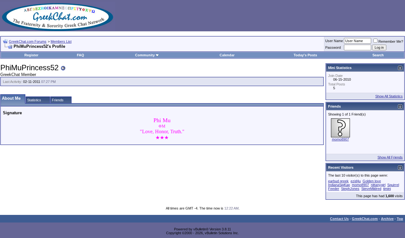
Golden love (372, 181)
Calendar (227, 55)
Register (31, 55)
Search (378, 55)
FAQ (80, 55)
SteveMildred (371, 189)
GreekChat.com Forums (28, 41)
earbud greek (338, 181)
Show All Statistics (389, 96)
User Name (334, 41)
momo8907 (340, 139)
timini (387, 189)
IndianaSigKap (339, 185)
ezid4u (356, 181)
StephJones (350, 189)
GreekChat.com (365, 219)
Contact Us (339, 219)
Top (400, 219)
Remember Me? (390, 41)
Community (145, 55)
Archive (387, 219)
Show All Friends (390, 157)
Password (333, 47)
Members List (61, 41)
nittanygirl (378, 185)
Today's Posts (305, 55)
